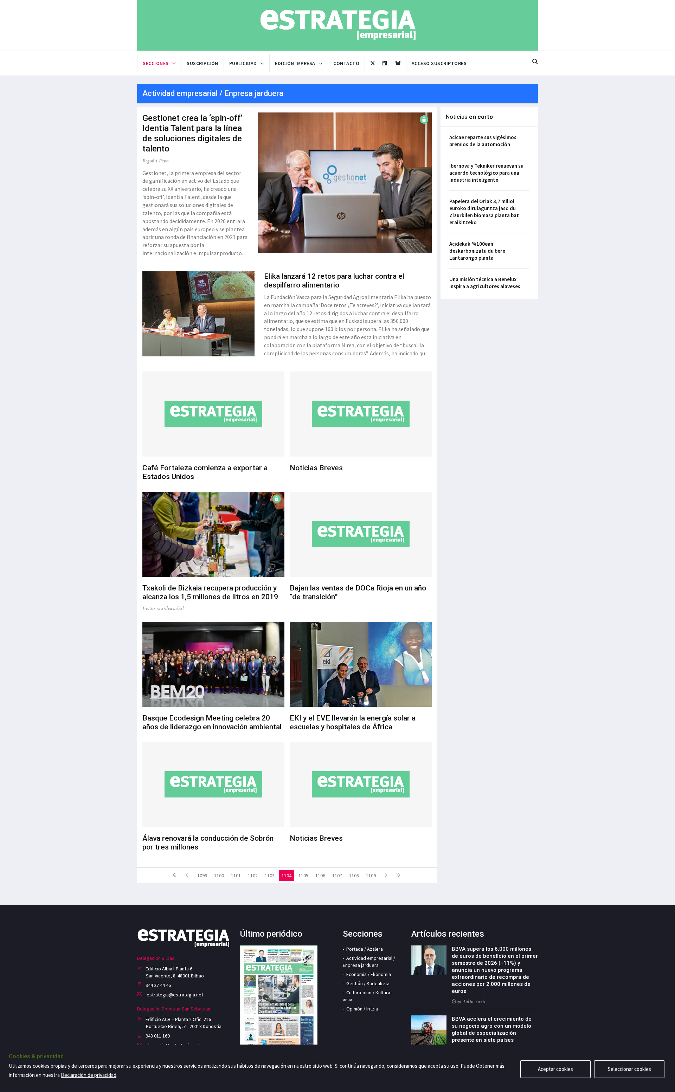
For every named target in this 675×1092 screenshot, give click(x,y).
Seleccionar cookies (629, 1069)
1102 (253, 875)
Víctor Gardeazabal (163, 608)
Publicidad (243, 63)
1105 (303, 875)
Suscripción (202, 63)
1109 (371, 875)
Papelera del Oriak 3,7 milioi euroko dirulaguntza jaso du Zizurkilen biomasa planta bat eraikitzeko (484, 212)
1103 (270, 875)
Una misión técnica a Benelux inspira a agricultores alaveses (484, 283)
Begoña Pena (155, 160)
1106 (320, 875)
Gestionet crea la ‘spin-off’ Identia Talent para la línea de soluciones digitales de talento (192, 133)
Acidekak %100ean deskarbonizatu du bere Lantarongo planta (477, 250)
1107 (337, 875)
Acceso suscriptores (439, 63)
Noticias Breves (316, 468)
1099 (202, 875)
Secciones (156, 63)
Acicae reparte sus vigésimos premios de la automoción (482, 141)
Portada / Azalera (364, 949)
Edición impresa (295, 63)
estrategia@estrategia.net (174, 994)
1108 (354, 875)
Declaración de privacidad (88, 1075)
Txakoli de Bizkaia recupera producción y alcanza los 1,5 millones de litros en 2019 (210, 592)
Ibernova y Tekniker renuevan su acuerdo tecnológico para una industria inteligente (486, 172)
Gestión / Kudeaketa (368, 983)
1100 (219, 875)
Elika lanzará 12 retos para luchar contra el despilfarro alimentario (334, 280)
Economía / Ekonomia (368, 974)
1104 (286, 875)
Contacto (346, 63)
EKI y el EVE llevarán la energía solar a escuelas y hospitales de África (353, 722)
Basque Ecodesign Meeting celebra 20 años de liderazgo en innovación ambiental (212, 722)
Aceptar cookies (555, 1069)
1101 (236, 875)
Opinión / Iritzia (362, 1009)
